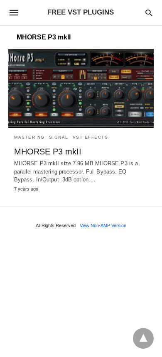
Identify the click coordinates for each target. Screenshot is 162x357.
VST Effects (90, 137)
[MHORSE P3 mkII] (81, 88)
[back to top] (143, 338)
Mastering (29, 137)
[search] (149, 12)
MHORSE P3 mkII (47, 151)
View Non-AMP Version (103, 225)
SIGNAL (59, 137)
